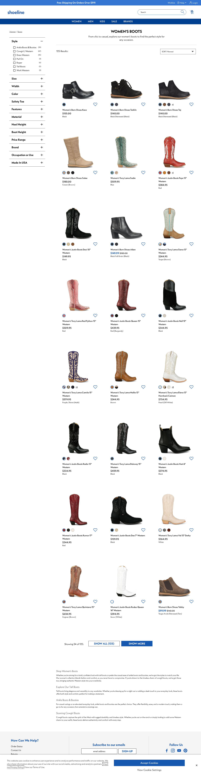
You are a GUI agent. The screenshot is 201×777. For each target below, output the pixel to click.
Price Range (19, 139)
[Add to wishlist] (95, 104)
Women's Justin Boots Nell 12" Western (172, 323)
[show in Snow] (112, 602)
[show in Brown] (73, 244)
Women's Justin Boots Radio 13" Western (77, 466)
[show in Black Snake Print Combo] (116, 244)
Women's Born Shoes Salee (74, 178)
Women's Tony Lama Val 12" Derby (174, 535)
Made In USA (19, 162)
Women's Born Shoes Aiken (123, 249)
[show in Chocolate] (169, 173)
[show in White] (169, 387)
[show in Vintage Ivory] (164, 315)
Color (15, 93)
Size (14, 78)
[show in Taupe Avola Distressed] (160, 602)
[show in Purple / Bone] (64, 387)
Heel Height (19, 124)
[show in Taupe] (160, 244)
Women (76, 21)
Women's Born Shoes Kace (74, 109)
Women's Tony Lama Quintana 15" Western (78, 609)
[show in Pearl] (160, 387)
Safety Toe (18, 101)
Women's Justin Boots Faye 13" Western (172, 180)
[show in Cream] (64, 173)
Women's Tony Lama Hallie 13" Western (124, 394)
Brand (15, 147)
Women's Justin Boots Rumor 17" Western (77, 537)
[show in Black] (64, 104)
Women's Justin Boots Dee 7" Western (127, 535)
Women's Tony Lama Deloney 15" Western (125, 466)
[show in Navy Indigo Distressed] (169, 104)
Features (17, 109)
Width (15, 86)
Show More (140, 644)
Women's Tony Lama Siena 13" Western (172, 251)
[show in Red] (160, 173)
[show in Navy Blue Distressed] (116, 104)
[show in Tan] (116, 173)
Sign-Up (127, 751)
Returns (14, 754)
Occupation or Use (23, 155)
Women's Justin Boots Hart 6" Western (172, 466)
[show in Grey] (164, 530)
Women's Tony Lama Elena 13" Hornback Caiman (172, 394)
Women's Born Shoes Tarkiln (123, 109)
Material (16, 116)
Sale (114, 21)
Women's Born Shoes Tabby (171, 607)
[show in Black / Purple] (73, 387)
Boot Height (19, 132)
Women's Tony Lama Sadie (123, 178)
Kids (102, 21)
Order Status (17, 746)
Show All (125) (107, 644)
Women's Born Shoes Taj (169, 109)
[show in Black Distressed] (112, 104)
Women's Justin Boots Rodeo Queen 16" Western (127, 609)
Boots (20, 31)
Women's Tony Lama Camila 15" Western (77, 394)
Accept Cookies (149, 762)
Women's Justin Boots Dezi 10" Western (76, 251)
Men (90, 21)
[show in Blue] (112, 173)
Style (15, 41)
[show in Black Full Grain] (112, 244)
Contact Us (16, 750)
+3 (77, 387)
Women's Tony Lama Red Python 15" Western (79, 323)
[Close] (197, 765)
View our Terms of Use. (34, 767)
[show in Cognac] (164, 173)
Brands (128, 21)
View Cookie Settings (149, 770)
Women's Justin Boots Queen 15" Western (125, 323)
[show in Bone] (68, 244)
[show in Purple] (164, 244)
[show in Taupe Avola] (68, 173)
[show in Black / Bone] (68, 387)
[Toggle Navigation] (83, 21)
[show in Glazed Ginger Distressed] (164, 104)
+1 (173, 104)
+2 (173, 387)
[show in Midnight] (116, 387)
